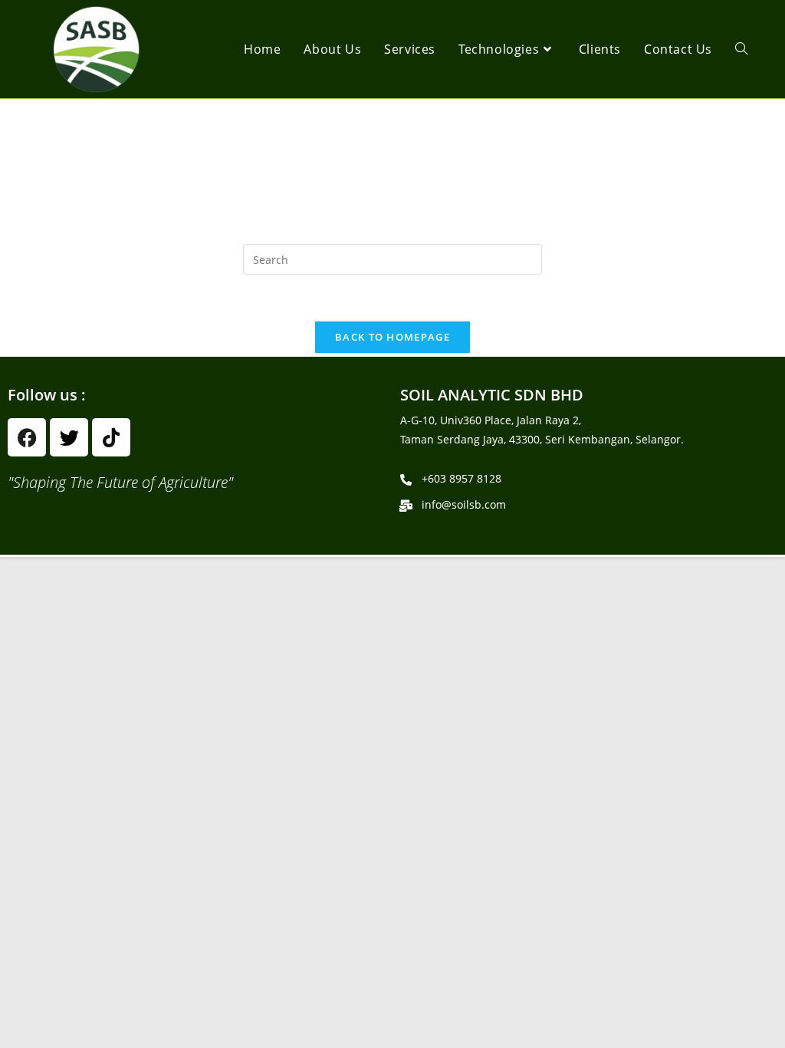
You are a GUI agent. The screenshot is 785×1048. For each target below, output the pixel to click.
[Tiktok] (111, 437)
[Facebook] (27, 437)
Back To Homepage (392, 337)
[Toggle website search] (741, 49)
